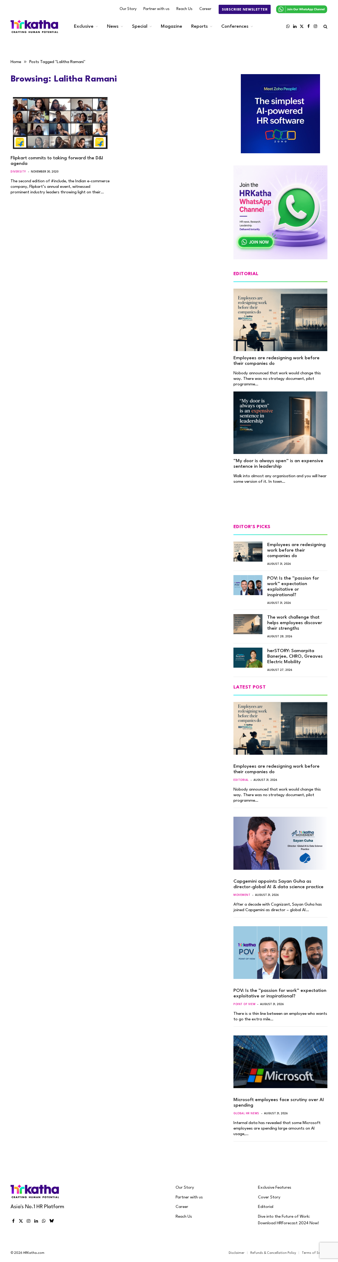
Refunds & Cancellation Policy (273, 1253)
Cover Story (269, 1197)
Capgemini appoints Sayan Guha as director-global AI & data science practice (278, 884)
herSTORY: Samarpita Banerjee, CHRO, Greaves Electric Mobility (295, 656)
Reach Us (184, 9)
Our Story (128, 9)
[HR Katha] (34, 26)
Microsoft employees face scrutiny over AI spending (278, 1103)
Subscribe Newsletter (244, 9)
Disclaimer (237, 1253)
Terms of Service (314, 1253)
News (113, 26)
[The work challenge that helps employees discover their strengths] (247, 624)
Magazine (171, 26)
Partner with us (156, 9)
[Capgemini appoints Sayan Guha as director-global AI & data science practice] (280, 843)
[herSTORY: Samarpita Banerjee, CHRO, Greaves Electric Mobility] (247, 658)
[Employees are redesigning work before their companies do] (280, 320)
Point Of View (244, 1004)
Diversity (18, 171)
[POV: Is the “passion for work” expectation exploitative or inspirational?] (247, 585)
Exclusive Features (274, 1187)
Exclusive (83, 26)
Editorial (241, 780)
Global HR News (246, 1113)
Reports (199, 26)
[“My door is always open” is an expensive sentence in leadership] (280, 422)
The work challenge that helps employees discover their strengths (294, 623)
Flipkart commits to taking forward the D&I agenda (57, 161)
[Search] (324, 26)
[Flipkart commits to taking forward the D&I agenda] (60, 123)
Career (205, 9)
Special (139, 26)
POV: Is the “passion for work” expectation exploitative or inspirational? (293, 586)
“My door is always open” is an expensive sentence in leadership (278, 464)
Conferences (234, 26)
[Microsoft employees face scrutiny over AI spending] (280, 1061)
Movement (241, 895)
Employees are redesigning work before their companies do (276, 361)
